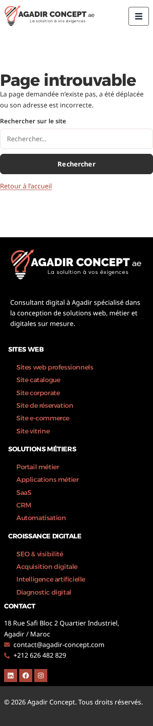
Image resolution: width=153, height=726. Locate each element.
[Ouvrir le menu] (139, 16)
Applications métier (47, 479)
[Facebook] (25, 675)
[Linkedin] (10, 675)
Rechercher (76, 164)
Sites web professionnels (54, 367)
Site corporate (38, 393)
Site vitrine (32, 431)
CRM (23, 505)
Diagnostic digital (43, 592)
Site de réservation (44, 405)
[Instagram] (40, 675)
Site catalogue (38, 380)
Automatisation (41, 518)
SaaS (23, 492)
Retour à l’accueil (26, 186)
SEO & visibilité (39, 554)
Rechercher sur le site (33, 121)
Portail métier (37, 467)
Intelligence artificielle (50, 579)
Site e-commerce (42, 418)
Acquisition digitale (47, 567)
